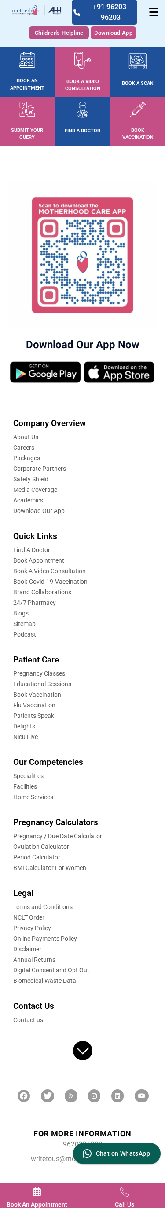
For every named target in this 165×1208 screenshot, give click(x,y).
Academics (28, 500)
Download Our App (39, 510)
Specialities (28, 775)
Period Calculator (36, 857)
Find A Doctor (31, 549)
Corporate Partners (39, 468)
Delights (24, 726)
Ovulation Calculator (41, 846)
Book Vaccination (37, 694)
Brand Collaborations (42, 592)
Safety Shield (30, 479)
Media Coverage (35, 489)
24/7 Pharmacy (34, 602)
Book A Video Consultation (49, 571)
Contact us (28, 1019)
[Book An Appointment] (37, 1191)
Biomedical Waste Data (44, 980)
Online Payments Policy (45, 938)
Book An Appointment (37, 1204)
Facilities (25, 786)
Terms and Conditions (43, 906)
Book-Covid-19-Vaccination (50, 581)
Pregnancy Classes (39, 673)
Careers (23, 447)
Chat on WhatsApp (123, 1153)
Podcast (24, 634)
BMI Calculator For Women (49, 867)
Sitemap (24, 623)
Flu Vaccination (34, 705)
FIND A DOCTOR (82, 131)
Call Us (124, 1204)
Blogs (21, 613)
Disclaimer (27, 949)
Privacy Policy (32, 927)
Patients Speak (33, 715)
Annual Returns (34, 959)
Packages (26, 458)
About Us (25, 436)
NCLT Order (28, 917)
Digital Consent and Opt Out (51, 970)
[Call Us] (124, 1191)
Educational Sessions (42, 684)
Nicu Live (25, 736)
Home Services (33, 796)
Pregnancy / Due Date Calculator (57, 836)
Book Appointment (38, 560)
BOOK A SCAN (138, 83)
